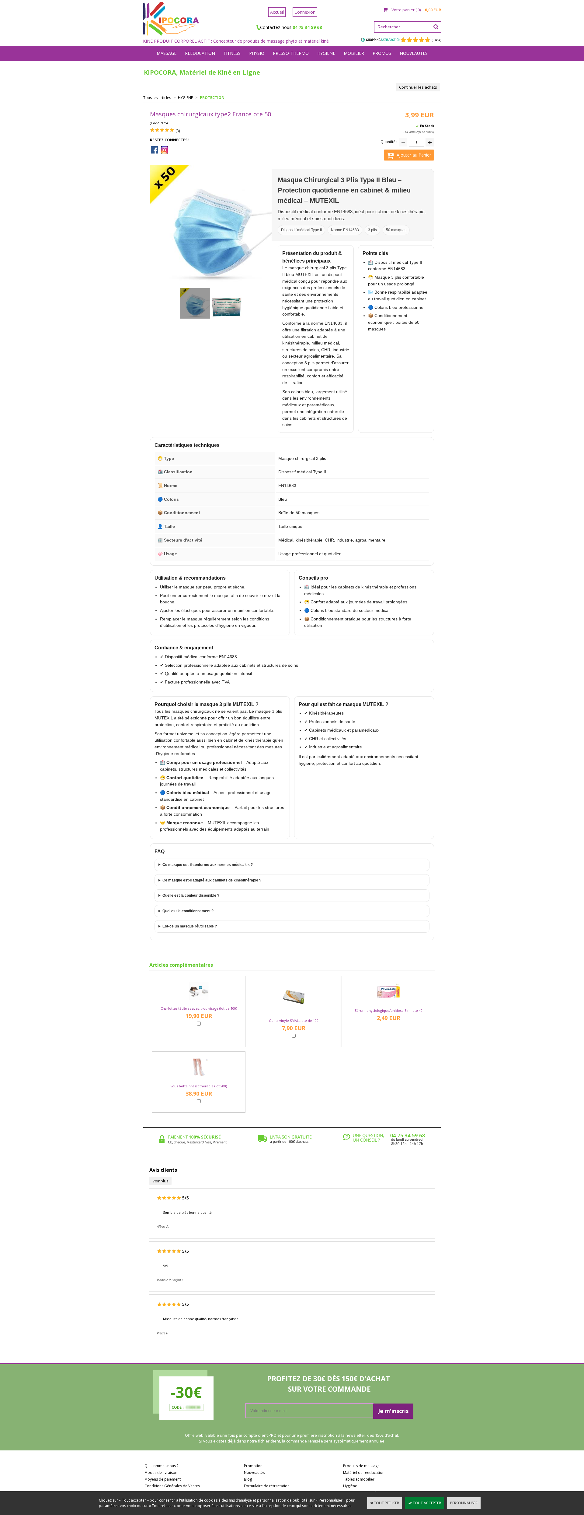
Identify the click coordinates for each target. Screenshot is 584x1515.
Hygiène (350, 1486)
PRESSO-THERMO (291, 53)
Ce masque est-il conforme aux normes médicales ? (207, 865)
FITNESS (232, 53)
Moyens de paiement (162, 1479)
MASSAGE (166, 53)
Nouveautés (254, 1472)
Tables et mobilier (358, 1479)
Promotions (254, 1465)
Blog (248, 1479)
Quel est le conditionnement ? (188, 911)
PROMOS (382, 53)
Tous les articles (157, 97)
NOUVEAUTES (414, 53)
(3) (178, 130)
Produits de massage (361, 1465)
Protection (212, 97)
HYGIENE (326, 53)
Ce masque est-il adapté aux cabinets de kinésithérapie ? (211, 880)
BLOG (292, 68)
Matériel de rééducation (363, 1472)
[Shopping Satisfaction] (380, 39)
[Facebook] (154, 150)
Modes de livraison (160, 1472)
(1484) (436, 40)
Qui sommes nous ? (161, 1465)
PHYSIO (256, 53)
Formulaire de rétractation (267, 1486)
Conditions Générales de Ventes (172, 1486)
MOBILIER (354, 53)
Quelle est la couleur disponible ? (190, 895)
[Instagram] (164, 150)
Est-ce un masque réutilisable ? (189, 926)
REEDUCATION (200, 53)
